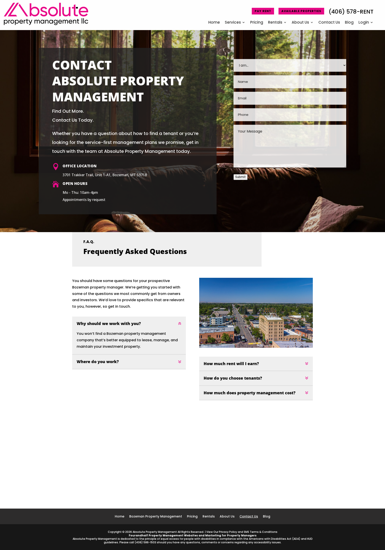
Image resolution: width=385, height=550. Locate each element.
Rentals (275, 23)
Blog (349, 23)
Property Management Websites (173, 535)
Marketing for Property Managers (230, 535)
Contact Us (329, 23)
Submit (240, 177)
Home (214, 23)
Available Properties (301, 11)
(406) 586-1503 (145, 542)
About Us (300, 23)
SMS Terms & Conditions (260, 532)
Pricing (256, 23)
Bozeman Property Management (155, 517)
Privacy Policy (228, 532)
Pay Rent (263, 11)
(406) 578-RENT (351, 12)
